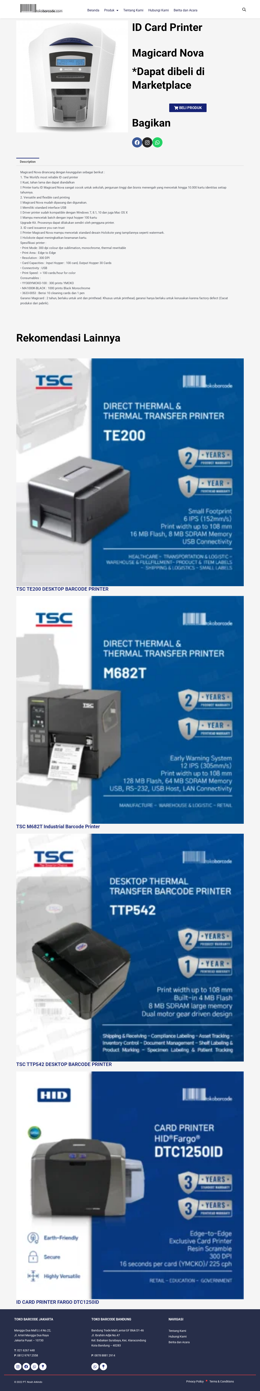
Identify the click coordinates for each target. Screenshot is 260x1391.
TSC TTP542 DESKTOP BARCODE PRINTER (64, 1064)
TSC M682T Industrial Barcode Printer (58, 826)
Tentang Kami (133, 10)
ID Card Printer (167, 27)
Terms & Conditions (221, 1381)
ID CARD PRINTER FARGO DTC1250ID (57, 1302)
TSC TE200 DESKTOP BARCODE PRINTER (62, 589)
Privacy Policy (195, 1381)
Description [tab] (28, 162)
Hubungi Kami (158, 10)
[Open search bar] (244, 9)
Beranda (93, 10)
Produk (109, 10)
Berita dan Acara (185, 10)
